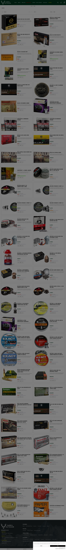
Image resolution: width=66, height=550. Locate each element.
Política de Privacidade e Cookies (62, 547)
